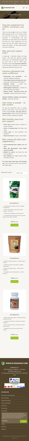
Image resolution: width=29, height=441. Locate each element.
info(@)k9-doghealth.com (14, 371)
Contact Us (11, 1)
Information (4, 420)
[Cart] (23, 8)
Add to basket (14, 281)
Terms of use (4, 405)
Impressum (3, 429)
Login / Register (5, 1)
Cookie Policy (4, 410)
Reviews (3, 424)
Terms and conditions (5, 403)
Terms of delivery (5, 398)
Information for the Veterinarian (8, 395)
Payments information (6, 400)
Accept (23, 421)
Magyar (17, 1)
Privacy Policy (4, 408)
